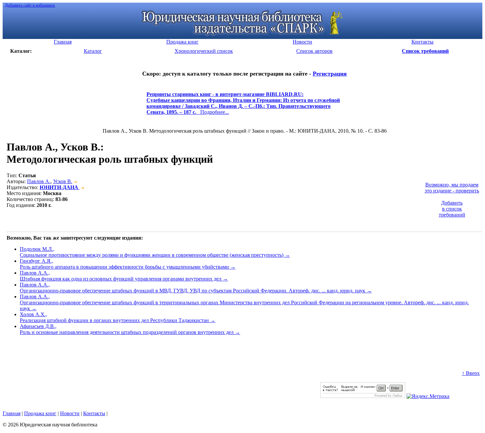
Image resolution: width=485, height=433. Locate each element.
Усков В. (62, 181)
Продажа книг (40, 413)
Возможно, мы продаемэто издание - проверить (452, 187)
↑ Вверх (471, 373)
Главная (11, 413)
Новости (70, 413)
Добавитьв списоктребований (452, 208)
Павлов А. (38, 181)
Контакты (94, 413)
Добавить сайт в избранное (30, 5)
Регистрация (330, 73)
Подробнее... (243, 106)
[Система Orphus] (362, 396)
